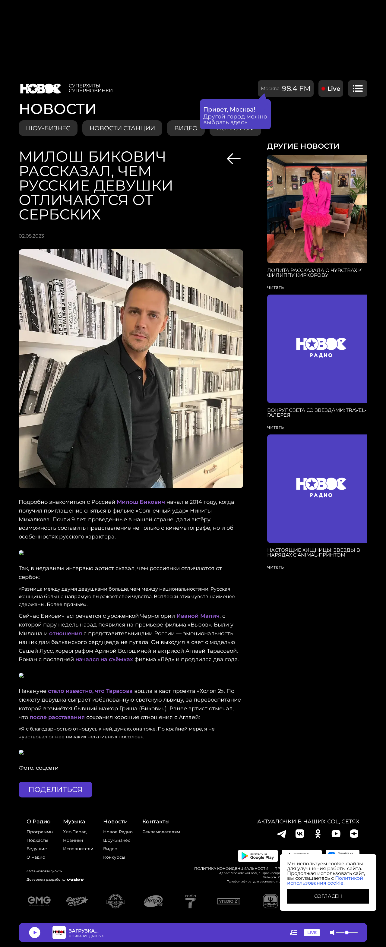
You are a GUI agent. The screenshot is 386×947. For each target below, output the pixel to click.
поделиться (55, 789)
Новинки (73, 840)
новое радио (118, 832)
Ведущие (37, 848)
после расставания (57, 717)
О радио (36, 857)
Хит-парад (75, 832)
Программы (40, 832)
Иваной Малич (198, 616)
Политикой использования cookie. (325, 880)
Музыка (74, 821)
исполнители (78, 848)
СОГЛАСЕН (328, 896)
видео (186, 128)
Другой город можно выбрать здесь (235, 119)
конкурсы (114, 857)
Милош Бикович (141, 502)
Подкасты (37, 840)
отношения (65, 633)
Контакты (156, 821)
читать (275, 287)
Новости (115, 821)
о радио (39, 821)
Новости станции (122, 128)
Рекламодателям (161, 832)
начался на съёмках (104, 659)
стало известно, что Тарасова (90, 691)
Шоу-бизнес (48, 128)
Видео (110, 848)
